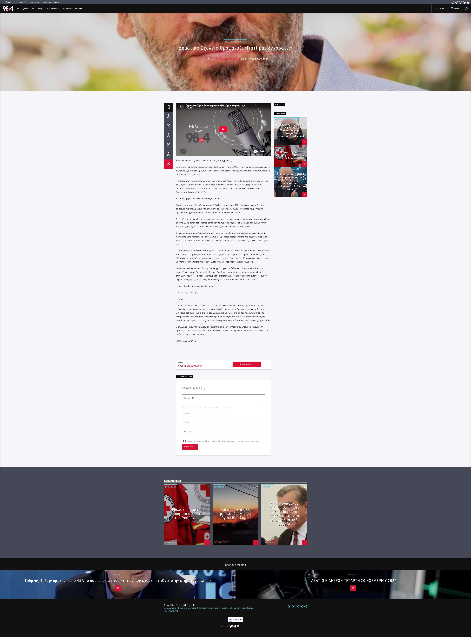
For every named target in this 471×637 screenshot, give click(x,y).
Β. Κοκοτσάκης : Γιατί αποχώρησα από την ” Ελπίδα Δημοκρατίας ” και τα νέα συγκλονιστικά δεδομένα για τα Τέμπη (290, 182)
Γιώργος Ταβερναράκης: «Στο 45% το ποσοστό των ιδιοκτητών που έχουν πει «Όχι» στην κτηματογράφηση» (118, 580)
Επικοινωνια (35, 2)
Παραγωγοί (22, 2)
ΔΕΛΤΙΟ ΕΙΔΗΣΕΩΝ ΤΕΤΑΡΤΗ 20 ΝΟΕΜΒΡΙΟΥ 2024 (354, 580)
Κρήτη (290, 147)
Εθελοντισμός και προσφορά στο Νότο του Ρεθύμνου (290, 155)
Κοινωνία (242, 41)
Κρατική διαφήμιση (187, 608)
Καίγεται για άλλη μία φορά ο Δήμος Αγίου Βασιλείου (236, 513)
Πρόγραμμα (8, 2)
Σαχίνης (296, 169)
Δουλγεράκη (230, 41)
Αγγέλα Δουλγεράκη (228, 58)
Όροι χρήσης (170, 608)
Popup (456, 8)
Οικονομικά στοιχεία (51, 2)
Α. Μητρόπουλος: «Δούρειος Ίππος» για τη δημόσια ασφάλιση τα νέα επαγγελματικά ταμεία (284, 513)
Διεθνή (278, 119)
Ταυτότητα (225, 608)
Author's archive (247, 364)
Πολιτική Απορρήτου (208, 608)
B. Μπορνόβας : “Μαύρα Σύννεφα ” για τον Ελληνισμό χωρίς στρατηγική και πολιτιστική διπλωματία (290, 130)
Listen (441, 8)
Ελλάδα (286, 119)
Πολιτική (295, 119)
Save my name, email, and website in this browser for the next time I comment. (224, 441)
